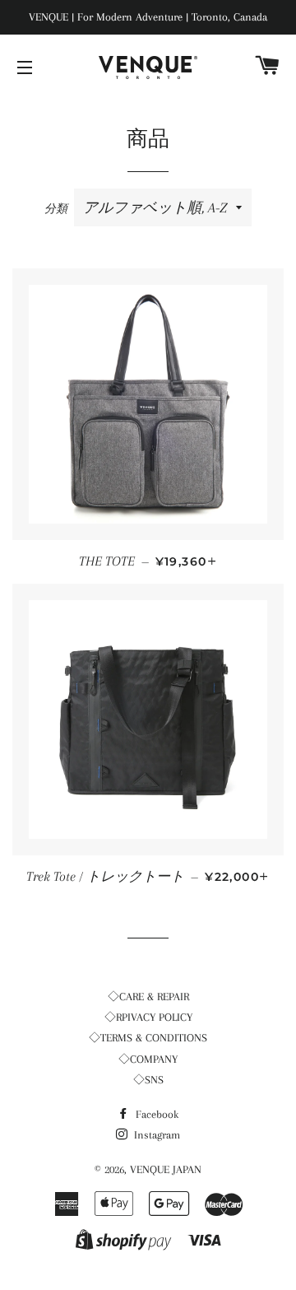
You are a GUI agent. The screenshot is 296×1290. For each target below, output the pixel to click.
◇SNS (148, 1079)
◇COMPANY (148, 1059)
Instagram (155, 1135)
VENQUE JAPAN (165, 1169)
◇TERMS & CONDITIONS (148, 1038)
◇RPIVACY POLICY (148, 1017)
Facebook (155, 1114)
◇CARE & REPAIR (148, 996)
